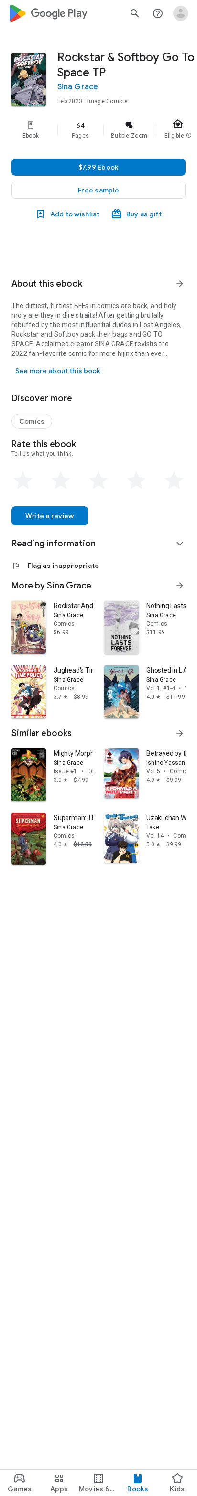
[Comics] (31, 421)
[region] (98, 129)
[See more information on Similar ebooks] (179, 733)
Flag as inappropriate (55, 565)
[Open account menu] (180, 13)
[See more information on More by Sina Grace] (179, 585)
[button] (98, 190)
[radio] (22, 480)
